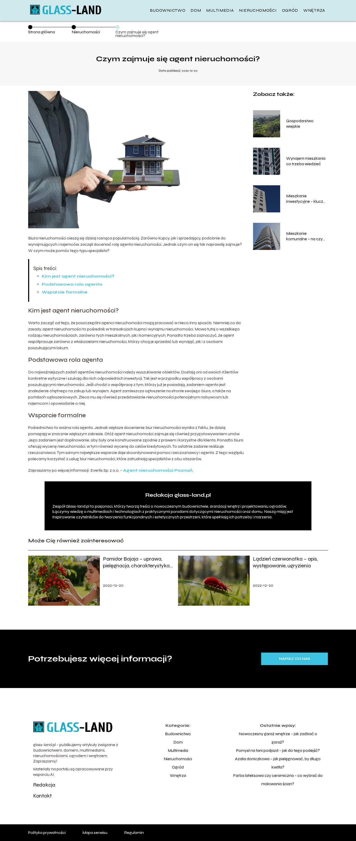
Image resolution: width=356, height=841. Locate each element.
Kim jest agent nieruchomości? (78, 276)
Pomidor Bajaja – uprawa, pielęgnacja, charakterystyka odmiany (136, 562)
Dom (196, 10)
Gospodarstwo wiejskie (300, 123)
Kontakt (42, 796)
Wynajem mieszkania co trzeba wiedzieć (306, 161)
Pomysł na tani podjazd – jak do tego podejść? (278, 750)
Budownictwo (168, 10)
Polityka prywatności (47, 832)
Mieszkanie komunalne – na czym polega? (306, 236)
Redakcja (44, 785)
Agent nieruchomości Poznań (157, 470)
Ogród (290, 10)
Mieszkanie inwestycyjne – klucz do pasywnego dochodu (304, 198)
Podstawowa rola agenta (72, 284)
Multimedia (220, 10)
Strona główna (41, 31)
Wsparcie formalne (65, 292)
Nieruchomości (258, 10)
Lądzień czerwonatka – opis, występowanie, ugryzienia (285, 562)
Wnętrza (314, 10)
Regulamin (134, 832)
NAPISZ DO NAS (294, 659)
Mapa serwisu (94, 832)
